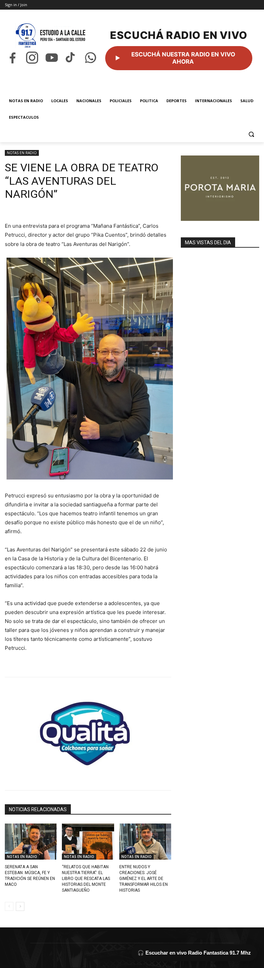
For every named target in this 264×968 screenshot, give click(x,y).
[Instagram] (32, 57)
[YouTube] (51, 57)
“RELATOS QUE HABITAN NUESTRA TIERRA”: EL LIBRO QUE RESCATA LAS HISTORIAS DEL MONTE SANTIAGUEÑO (86, 878)
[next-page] (20, 906)
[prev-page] (9, 906)
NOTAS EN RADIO (22, 152)
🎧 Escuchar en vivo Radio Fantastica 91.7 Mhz (194, 953)
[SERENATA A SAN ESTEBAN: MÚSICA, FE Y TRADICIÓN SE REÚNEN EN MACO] (31, 842)
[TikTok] (71, 57)
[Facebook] (12, 57)
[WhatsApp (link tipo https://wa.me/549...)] (90, 57)
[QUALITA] (88, 731)
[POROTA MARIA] (220, 188)
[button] (251, 134)
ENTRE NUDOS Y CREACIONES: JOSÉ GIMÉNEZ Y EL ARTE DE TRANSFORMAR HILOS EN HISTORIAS (143, 878)
